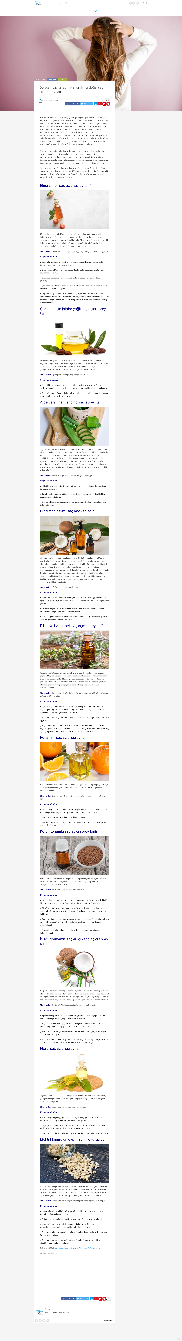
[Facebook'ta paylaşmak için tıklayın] (72, 103)
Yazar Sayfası (108, 1320)
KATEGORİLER (51, 3)
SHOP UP (72, 3)
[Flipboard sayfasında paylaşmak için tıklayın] (104, 104)
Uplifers (46, 98)
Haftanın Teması (40, 79)
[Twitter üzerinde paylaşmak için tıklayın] (86, 103)
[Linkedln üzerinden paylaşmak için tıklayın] (96, 103)
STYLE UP (62, 79)
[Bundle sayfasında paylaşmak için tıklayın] (108, 104)
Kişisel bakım (52, 79)
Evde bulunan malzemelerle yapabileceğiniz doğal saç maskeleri (78, 1248)
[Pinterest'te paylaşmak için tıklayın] (100, 103)
